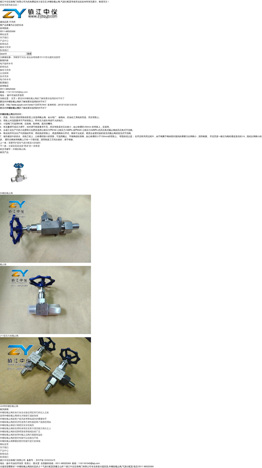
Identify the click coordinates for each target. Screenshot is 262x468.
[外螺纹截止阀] (19, 172)
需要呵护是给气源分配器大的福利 (24, 142)
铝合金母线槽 (33, 57)
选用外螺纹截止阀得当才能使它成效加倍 (19, 415)
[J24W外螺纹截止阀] (45, 370)
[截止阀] (45, 228)
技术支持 (4, 76)
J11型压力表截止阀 (9, 335)
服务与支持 (5, 46)
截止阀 (3, 264)
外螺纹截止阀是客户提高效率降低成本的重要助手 (23, 418)
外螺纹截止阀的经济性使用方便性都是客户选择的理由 (25, 421)
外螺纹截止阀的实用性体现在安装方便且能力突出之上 (25, 428)
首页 (13, 98)
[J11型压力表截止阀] (45, 299)
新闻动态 (4, 43)
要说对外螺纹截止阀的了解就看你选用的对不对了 (41, 98)
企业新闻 (4, 72)
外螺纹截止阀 (19, 148)
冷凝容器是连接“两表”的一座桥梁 (24, 145)
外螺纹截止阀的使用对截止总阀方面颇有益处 (21, 434)
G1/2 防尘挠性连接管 (50, 57)
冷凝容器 (42, 1)
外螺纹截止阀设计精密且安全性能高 (17, 425)
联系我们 (4, 50)
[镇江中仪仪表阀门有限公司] (29, 12)
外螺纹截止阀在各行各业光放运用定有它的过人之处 (24, 412)
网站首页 (4, 34)
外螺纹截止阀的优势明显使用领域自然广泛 (20, 431)
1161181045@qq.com (17, 91)
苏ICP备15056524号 (45, 459)
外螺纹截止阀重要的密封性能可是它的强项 (20, 440)
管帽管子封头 (19, 57)
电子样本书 (5, 79)
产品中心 (4, 40)
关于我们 (4, 37)
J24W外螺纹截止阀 (9, 405)
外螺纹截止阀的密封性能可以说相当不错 (19, 437)
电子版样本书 (6, 63)
